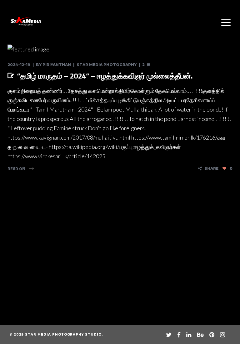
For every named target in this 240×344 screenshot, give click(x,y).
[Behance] (200, 334)
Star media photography (107, 64)
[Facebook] (179, 334)
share (211, 168)
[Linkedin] (188, 334)
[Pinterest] (211, 334)
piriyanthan (56, 64)
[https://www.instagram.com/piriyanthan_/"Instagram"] (222, 334)
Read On (16, 168)
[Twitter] (169, 334)
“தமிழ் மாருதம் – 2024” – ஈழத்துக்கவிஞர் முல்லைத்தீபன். (105, 75)
